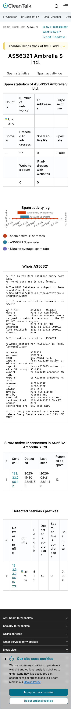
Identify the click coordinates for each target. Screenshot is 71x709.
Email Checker (52, 16)
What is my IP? (52, 31)
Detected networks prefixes (35, 511)
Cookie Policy (32, 681)
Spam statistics (18, 73)
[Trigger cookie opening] (6, 658)
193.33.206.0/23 (14, 575)
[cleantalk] (17, 5)
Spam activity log (49, 73)
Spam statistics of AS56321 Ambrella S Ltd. (36, 86)
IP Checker (10, 16)
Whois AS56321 (35, 266)
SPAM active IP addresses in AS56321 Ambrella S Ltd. (35, 445)
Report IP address (54, 37)
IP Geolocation (30, 16)
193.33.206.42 (15, 479)
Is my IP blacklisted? (55, 26)
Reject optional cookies (38, 700)
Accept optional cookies (38, 692)
